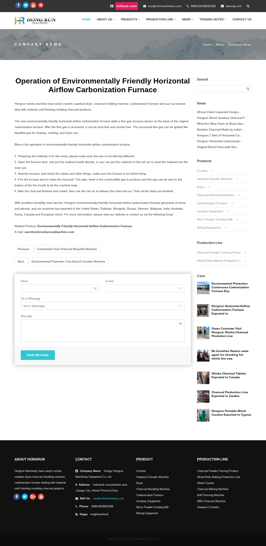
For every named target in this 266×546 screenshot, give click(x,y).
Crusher (141, 471)
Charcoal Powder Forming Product (217, 471)
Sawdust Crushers (208, 507)
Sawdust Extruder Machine (152, 477)
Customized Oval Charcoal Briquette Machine (67, 249)
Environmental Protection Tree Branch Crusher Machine (68, 261)
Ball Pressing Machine (210, 495)
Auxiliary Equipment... (211, 211)
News (186, 19)
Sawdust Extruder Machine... (216, 178)
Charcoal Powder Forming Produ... (220, 252)
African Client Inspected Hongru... (219, 112)
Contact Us (242, 19)
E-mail (109, 281)
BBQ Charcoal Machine (211, 501)
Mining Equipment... (210, 227)
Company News (239, 44)
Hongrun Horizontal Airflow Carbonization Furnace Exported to (231, 309)
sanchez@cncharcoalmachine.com (49, 232)
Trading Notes (212, 19)
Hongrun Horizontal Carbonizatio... (220, 141)
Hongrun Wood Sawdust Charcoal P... (221, 117)
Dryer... (202, 187)
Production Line (160, 19)
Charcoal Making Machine (212, 489)
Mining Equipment (147, 513)
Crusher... (203, 170)
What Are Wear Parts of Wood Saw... (221, 123)
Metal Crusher (205, 483)
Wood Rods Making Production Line (218, 477)
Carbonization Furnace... (213, 203)
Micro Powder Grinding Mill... (216, 219)
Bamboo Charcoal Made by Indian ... (221, 129)
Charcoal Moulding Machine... (216, 195)
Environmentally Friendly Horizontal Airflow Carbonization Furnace (84, 226)
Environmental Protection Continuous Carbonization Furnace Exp (230, 287)
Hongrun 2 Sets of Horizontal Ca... (219, 135)
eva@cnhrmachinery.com (164, 6)
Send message (38, 355)
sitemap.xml (233, 6)
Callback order (126, 6)
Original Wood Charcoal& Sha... (218, 147)
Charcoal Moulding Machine (153, 489)
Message (26, 316)
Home (86, 19)
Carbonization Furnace (149, 495)
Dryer (139, 483)
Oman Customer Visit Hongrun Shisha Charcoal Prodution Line (230, 332)
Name (24, 281)
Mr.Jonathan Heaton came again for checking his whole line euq (230, 354)
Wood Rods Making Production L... (220, 260)
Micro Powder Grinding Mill (152, 507)
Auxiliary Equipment (148, 501)
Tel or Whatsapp (30, 298)
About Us (105, 19)
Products (129, 19)
